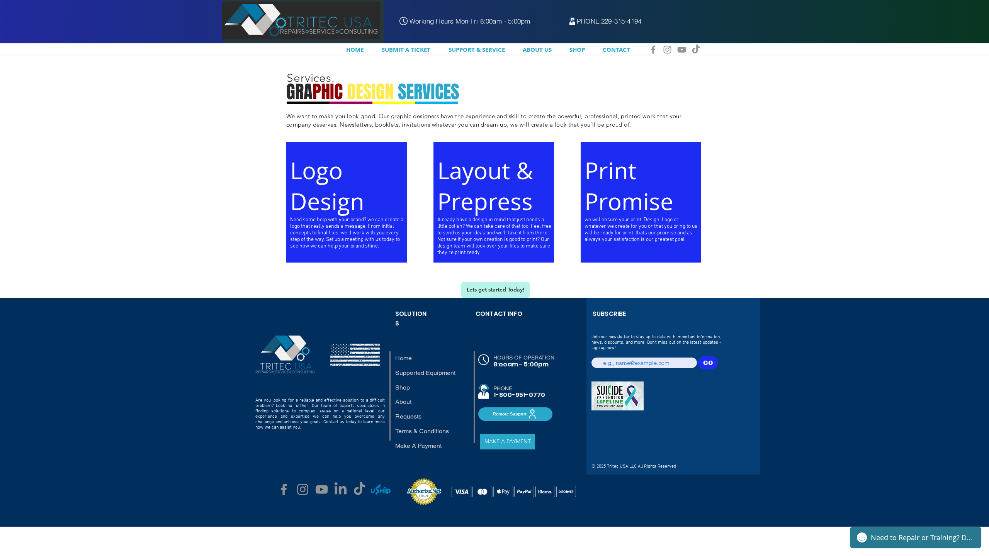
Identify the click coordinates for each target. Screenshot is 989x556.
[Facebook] (653, 49)
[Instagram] (667, 49)
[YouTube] (681, 49)
